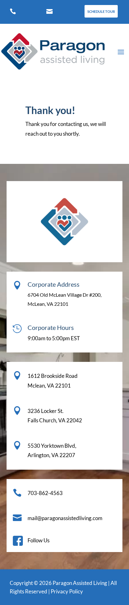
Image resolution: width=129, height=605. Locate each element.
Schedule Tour (101, 11)
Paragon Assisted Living (80, 583)
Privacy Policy (67, 591)
